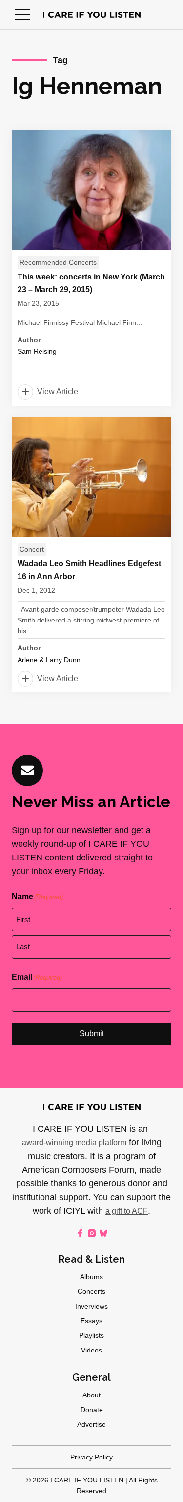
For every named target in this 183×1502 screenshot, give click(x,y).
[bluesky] (103, 1233)
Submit (92, 1034)
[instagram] (92, 1233)
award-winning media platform (74, 1142)
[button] (22, 14)
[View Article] (91, 268)
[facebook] (80, 1233)
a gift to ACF (126, 1211)
